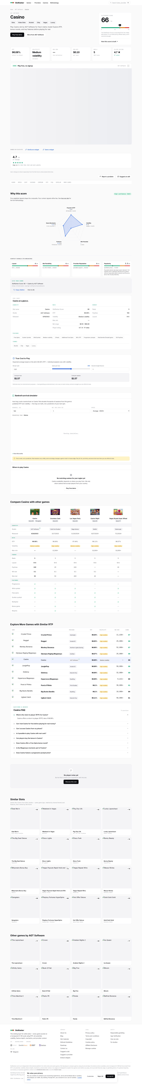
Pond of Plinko (46, 685)
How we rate (114, 1039)
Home (11, 9)
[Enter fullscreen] (128, 65)
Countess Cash (55, 518)
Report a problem (107, 176)
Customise (90, 1076)
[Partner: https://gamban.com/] (13, 1045)
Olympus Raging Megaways (51, 654)
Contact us (63, 1048)
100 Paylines (119, 337)
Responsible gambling (117, 1033)
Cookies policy (90, 1042)
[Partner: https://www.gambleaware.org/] (23, 1045)
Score (13, 182)
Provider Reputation (79, 263)
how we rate (65, 198)
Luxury (34, 346)
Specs (20, 182)
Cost (25, 182)
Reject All (100, 1076)
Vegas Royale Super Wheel (118, 518)
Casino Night (95, 518)
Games (29, 3)
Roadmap (63, 1045)
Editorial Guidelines (66, 1042)
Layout (14, 263)
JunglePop (45, 666)
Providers (38, 3)
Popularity (107, 263)
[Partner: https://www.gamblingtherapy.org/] (33, 1045)
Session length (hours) (97, 366)
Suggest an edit (125, 176)
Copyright (88, 1039)
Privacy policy (89, 1033)
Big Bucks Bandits (47, 692)
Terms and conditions (92, 1036)
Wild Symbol (37, 337)
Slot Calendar (64, 1039)
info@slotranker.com (42, 1070)
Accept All (110, 1076)
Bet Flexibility (47, 263)
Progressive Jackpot (89, 337)
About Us (63, 1033)
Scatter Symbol (26, 337)
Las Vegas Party (75, 518)
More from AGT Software (35, 35)
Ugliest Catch (46, 698)
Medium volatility (84, 316)
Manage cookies (90, 1048)
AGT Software (19, 9)
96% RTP (78, 337)
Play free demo (17, 35)
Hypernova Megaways (49, 679)
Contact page (57, 1070)
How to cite (31, 290)
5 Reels (57, 337)
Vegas (27, 346)
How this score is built (108, 41)
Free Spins (17, 337)
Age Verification (116, 1036)
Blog (61, 1036)
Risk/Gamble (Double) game (105, 337)
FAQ (52, 182)
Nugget (44, 641)
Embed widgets (65, 1057)
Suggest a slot (64, 1051)
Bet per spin (16, 366)
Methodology (54, 3)
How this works (18, 453)
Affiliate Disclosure (91, 1045)
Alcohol (16, 346)
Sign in (15, 165)
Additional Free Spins (67, 337)
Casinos (45, 3)
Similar (58, 182)
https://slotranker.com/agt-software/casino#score (28, 286)
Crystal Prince (46, 635)
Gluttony (44, 673)
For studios (114, 1042)
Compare (40, 182)
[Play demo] (71, 106)
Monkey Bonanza (47, 647)
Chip (22, 346)
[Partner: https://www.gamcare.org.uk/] (42, 1045)
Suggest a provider (66, 1054)
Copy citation (20, 290)
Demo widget (49, 149)
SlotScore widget (33, 149)
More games (67, 182)
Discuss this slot (71, 782)
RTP (47, 182)
